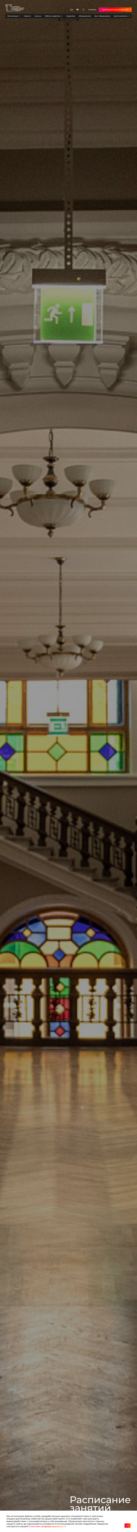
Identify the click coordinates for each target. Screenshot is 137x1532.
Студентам (70, 16)
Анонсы (38, 16)
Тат (71, 9)
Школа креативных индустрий (115, 10)
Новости (27, 16)
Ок (127, 1526)
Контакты (92, 10)
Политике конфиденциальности (47, 1526)
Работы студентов (52, 16)
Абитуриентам (85, 16)
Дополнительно (120, 16)
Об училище (12, 16)
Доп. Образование (102, 16)
